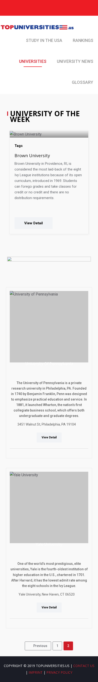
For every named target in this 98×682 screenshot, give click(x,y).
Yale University (49, 544)
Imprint (36, 672)
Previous (40, 646)
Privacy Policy (59, 672)
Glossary (82, 82)
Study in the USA (44, 40)
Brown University (32, 155)
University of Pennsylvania (49, 363)
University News (75, 61)
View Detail (33, 223)
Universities (32, 61)
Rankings (83, 40)
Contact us (83, 665)
